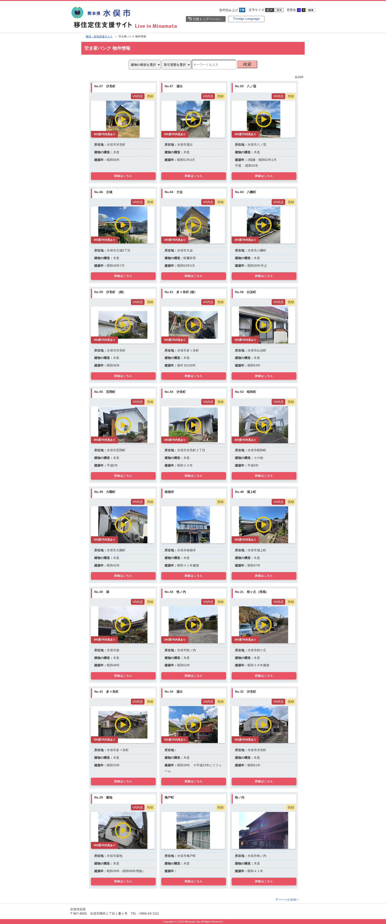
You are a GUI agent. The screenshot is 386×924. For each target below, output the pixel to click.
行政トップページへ (206, 19)
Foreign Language (246, 18)
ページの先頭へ (289, 899)
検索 (247, 64)
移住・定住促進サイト (99, 36)
